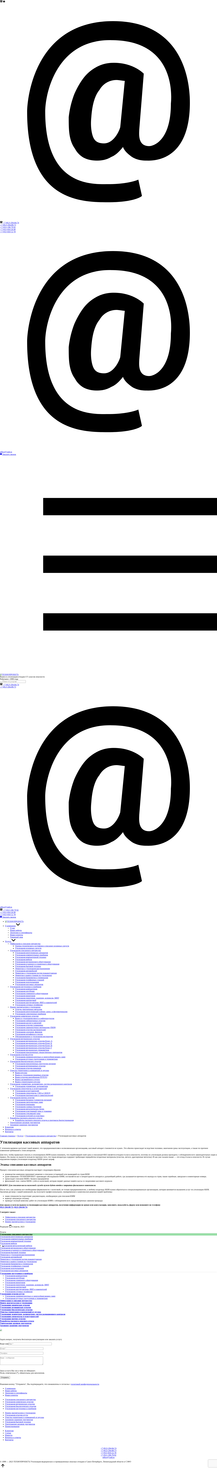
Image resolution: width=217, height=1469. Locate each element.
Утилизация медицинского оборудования (33, 962)
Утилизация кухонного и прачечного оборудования (37, 964)
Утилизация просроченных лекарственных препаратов (38, 1052)
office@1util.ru (108, 1457)
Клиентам (9, 1127)
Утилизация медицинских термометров (32, 1050)
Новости (8, 1435)
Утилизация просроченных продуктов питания (35, 1064)
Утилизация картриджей (25, 1000)
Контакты (9, 1132)
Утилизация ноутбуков (25, 991)
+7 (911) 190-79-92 (108, 1455)
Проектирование (12, 1426)
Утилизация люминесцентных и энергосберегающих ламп (40, 1057)
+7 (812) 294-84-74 (108, 1448)
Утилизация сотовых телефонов (29, 1005)
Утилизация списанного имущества (25, 950)
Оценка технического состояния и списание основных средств (42, 946)
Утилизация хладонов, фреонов (28, 1032)
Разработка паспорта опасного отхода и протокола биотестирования (44, 1120)
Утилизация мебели (23, 959)
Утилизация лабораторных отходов (30, 1021)
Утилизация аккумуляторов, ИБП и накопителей (36, 1002)
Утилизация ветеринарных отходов (30, 1066)
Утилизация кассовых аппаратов (29, 984)
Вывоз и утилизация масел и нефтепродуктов (34, 1018)
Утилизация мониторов (25, 996)
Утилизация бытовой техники (28, 966)
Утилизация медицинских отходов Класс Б (33, 1043)
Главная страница (7, 1136)
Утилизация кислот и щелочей (28, 1023)
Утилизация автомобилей (26, 971)
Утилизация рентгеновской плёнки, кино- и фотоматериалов (41, 1012)
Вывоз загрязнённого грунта (27, 1079)
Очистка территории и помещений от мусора (29, 1070)
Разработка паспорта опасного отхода (26, 1118)
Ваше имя (4, 1344)
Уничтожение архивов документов (25, 1122)
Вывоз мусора (21, 1073)
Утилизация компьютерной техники (30, 957)
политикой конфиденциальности (85, 1384)
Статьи (8, 1433)
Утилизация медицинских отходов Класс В (33, 1045)
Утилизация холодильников (27, 982)
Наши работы (16, 930)
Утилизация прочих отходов (22, 1098)
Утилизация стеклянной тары (27, 1113)
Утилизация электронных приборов (30, 1014)
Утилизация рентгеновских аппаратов (31, 953)
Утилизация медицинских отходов (25, 1039)
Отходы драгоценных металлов (28, 1009)
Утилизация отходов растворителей (30, 1030)
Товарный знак (16, 937)
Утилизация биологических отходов (25, 1061)
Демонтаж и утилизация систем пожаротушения (36, 973)
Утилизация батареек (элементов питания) (33, 1100)
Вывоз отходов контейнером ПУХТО (31, 1077)
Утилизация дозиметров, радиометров (31, 1086)
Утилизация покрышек (25, 1104)
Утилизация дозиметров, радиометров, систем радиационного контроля (41, 1084)
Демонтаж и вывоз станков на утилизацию (33, 975)
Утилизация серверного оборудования (31, 993)
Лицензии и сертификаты (21, 933)
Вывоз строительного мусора (27, 1082)
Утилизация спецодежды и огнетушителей (28, 1089)
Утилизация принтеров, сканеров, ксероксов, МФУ (37, 998)
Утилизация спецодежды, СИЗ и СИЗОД (32, 1093)
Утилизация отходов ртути (21, 1055)
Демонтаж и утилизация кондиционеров (32, 969)
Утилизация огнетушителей (27, 1091)
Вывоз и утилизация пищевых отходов (31, 1075)
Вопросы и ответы (13, 1129)
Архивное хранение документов (24, 1125)
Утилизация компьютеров (26, 989)
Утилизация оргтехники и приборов (25, 987)
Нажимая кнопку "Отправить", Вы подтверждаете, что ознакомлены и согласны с (49, 1384)
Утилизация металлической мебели (17, 1246)
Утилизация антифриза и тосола (29, 1034)
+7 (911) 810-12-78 (108, 1453)
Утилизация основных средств (28, 948)
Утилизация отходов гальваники (29, 1025)
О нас (12, 928)
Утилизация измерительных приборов (31, 955)
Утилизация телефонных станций (29, 980)
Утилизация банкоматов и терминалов (31, 978)
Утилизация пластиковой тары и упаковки (33, 1111)
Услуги (8, 941)
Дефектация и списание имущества (25, 944)
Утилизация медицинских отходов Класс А (33, 1041)
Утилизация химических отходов (24, 1016)
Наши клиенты (16, 935)
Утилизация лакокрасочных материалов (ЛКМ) (35, 1027)
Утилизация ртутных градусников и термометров (36, 1059)
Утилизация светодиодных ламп (29, 1102)
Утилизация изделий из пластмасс (29, 1116)
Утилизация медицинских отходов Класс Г (33, 1048)
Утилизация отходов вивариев (28, 1068)
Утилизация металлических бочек (29, 1109)
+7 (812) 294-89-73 (108, 1451)
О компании (10, 926)
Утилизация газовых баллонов (28, 1107)
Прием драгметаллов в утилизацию (25, 1007)
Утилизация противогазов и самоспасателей (34, 1095)
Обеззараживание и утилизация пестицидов (34, 1036)
